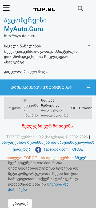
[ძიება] (81, 8)
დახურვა (20, 203)
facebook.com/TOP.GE (63, 149)
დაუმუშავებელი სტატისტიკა (41, 87)
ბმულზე (82, 158)
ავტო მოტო (38, 72)
